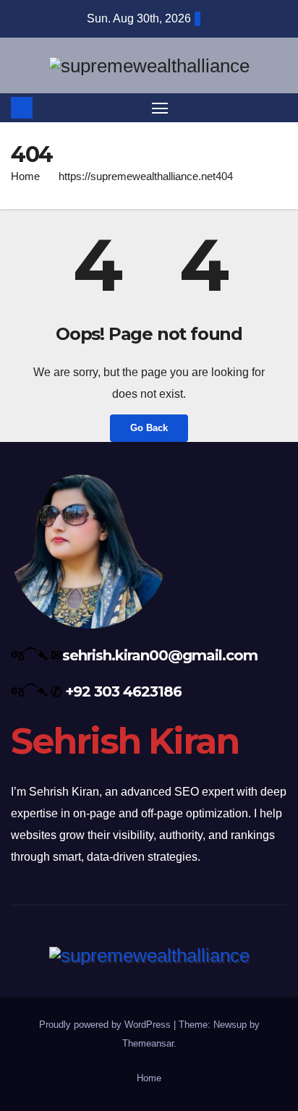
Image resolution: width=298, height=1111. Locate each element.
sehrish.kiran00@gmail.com (159, 655)
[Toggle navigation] (160, 108)
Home (25, 176)
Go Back (149, 427)
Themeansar (148, 1043)
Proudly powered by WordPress (106, 1024)
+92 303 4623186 (123, 691)
